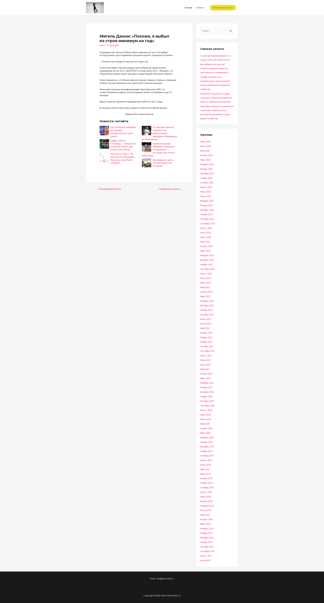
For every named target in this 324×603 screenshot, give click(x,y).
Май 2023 (205, 287)
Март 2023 (205, 296)
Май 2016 (205, 514)
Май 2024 (205, 241)
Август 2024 (206, 228)
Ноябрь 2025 (206, 178)
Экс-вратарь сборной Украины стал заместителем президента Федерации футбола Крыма (159, 133)
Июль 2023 (205, 278)
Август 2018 (206, 492)
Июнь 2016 (205, 510)
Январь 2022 (206, 337)
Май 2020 (205, 423)
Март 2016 (205, 524)
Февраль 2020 (207, 437)
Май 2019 (205, 469)
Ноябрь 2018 (206, 483)
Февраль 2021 (207, 382)
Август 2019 (206, 460)
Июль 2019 (205, 464)
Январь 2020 (206, 442)
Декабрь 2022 (207, 305)
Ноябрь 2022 (206, 310)
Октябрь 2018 (207, 487)
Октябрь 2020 (207, 401)
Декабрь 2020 (207, 392)
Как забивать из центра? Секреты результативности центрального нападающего (214, 68)
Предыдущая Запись (108, 188)
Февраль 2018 (207, 505)
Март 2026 (205, 159)
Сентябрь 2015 (207, 551)
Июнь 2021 (205, 364)
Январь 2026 (206, 169)
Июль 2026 (205, 141)
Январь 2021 (206, 387)
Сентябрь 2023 (207, 269)
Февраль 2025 (207, 200)
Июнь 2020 (205, 419)
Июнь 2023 (205, 282)
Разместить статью (223, 7)
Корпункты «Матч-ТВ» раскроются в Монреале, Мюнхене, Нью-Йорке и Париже (122, 158)
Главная (188, 7)
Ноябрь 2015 (206, 542)
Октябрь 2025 (207, 182)
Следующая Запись (170, 188)
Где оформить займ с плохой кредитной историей (163, 163)
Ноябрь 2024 (206, 214)
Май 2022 (205, 328)
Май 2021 (205, 369)
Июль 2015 (205, 560)
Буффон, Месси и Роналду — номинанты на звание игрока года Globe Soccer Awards (123, 145)
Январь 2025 (206, 205)
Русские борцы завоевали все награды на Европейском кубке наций (123, 132)
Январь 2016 (206, 533)
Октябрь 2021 (207, 346)
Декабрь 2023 (207, 260)
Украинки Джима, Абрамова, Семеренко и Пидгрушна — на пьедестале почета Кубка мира (158, 149)
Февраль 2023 (207, 301)
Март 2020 (205, 433)
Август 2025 (206, 187)
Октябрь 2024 (207, 219)
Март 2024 (205, 250)
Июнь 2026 (205, 146)
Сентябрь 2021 (207, 351)
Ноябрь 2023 (206, 264)
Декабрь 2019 (207, 446)
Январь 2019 (206, 478)
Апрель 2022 (206, 332)
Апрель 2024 (206, 246)
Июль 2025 (205, 191)
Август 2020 (206, 410)
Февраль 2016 (207, 528)
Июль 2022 (205, 319)
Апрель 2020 (206, 428)
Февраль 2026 (207, 164)
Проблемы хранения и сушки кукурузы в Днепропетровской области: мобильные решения (216, 97)
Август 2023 (206, 273)
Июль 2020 (205, 414)
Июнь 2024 (205, 237)
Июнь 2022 (205, 323)
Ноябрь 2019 (206, 451)
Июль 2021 (205, 360)
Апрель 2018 (206, 501)
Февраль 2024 (207, 255)
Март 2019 (205, 474)
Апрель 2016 (206, 519)
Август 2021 (206, 355)
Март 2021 (205, 378)
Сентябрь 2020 (207, 405)
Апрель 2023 (206, 291)
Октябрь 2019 (207, 455)
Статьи (199, 7)
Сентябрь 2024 (207, 223)
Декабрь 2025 (207, 173)
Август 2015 (206, 555)
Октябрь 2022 (207, 314)
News (102, 45)
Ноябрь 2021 (206, 342)
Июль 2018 (205, 496)
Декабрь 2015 (207, 537)
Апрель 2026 (206, 155)
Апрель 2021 (206, 373)
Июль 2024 (205, 232)
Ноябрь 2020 (206, 396)
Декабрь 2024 (207, 210)
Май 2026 (205, 150)
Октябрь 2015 (207, 546)
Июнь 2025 (205, 196)
